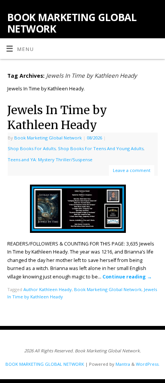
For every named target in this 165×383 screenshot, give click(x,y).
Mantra (123, 364)
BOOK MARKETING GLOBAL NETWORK (71, 22)
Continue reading (127, 276)
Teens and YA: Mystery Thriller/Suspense (50, 159)
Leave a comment (131, 170)
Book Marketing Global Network (48, 138)
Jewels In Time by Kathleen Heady (57, 117)
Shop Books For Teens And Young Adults (101, 148)
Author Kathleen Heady (47, 289)
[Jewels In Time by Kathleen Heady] (82, 210)
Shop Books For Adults (32, 148)
